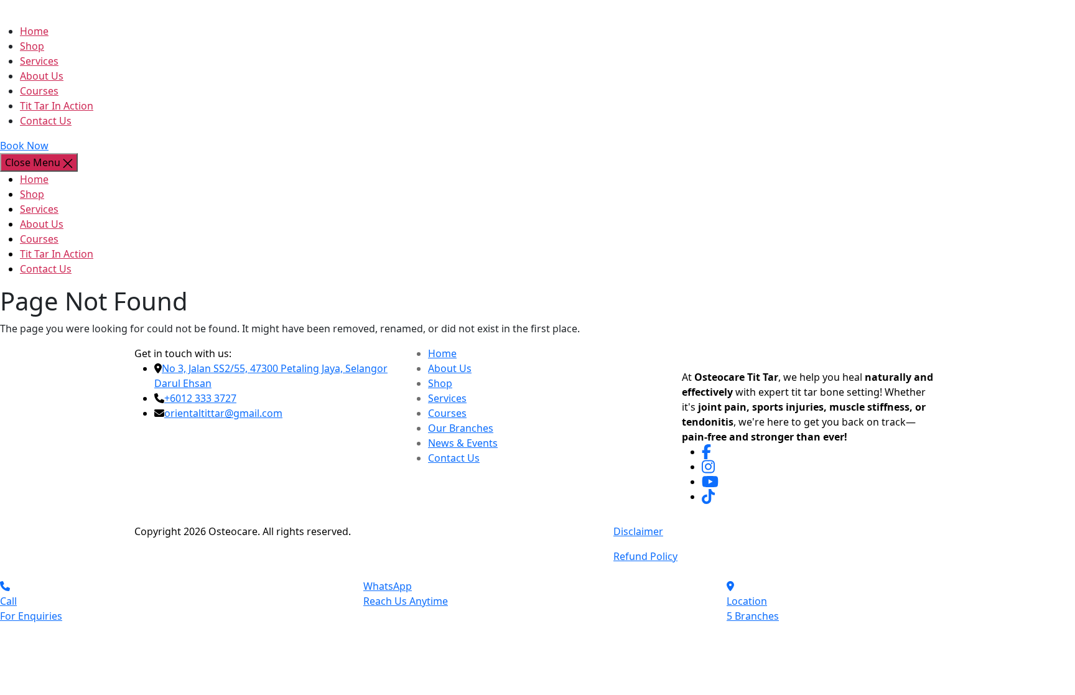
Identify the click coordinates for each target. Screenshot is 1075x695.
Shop (32, 46)
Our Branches (460, 428)
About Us (41, 76)
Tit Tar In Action (56, 106)
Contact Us (46, 121)
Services (39, 61)
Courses (39, 91)
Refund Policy (645, 556)
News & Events (463, 443)
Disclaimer (638, 531)
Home (34, 31)
